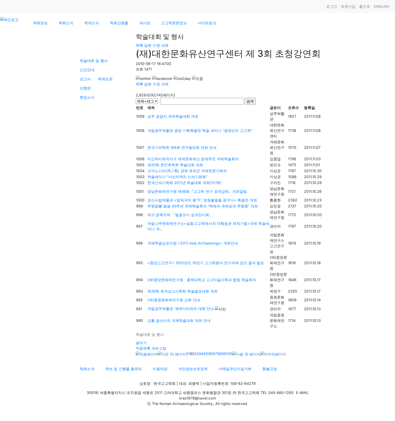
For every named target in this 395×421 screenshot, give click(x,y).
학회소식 (66, 23)
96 (210, 353)
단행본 (85, 88)
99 (224, 353)
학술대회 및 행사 (94, 60)
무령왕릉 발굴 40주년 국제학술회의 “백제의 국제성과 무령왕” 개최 (202, 206)
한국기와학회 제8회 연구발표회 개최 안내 (181, 147)
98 (219, 353)
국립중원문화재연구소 (277, 320)
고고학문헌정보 (174, 23)
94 (201, 353)
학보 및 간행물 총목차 (123, 369)
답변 (148, 45)
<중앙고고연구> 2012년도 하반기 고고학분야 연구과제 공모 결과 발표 (205, 263)
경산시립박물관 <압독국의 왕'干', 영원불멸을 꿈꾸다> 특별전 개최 (202, 200)
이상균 (275, 170)
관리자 (275, 226)
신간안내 (87, 70)
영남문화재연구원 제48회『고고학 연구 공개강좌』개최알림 (197, 191)
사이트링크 (207, 23)
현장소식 (87, 97)
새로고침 (159, 348)
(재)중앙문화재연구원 (278, 263)
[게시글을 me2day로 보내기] (182, 78)
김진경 (275, 206)
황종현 (275, 200)
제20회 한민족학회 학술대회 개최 (175, 165)
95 (205, 353)
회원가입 (348, 6)
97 (215, 353)
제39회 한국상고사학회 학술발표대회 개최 (182, 291)
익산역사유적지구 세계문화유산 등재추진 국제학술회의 (193, 159)
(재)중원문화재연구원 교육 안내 (173, 300)
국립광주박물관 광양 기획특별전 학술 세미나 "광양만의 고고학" (199, 130)
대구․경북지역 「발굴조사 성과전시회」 (180, 214)
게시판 (144, 23)
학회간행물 (119, 23)
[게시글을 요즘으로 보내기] (197, 78)
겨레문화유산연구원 (277, 147)
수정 (156, 45)
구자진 (275, 182)
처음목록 (143, 348)
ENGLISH (382, 6)
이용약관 (160, 369)
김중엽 (275, 159)
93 (196, 353)
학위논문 (105, 79)
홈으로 (364, 6)
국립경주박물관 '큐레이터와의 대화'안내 (180, 308)
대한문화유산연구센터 (277, 130)
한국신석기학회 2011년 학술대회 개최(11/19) (184, 182)
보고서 (85, 79)
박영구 (275, 291)
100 (229, 353)
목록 (139, 45)
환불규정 (269, 369)
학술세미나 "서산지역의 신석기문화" (177, 176)
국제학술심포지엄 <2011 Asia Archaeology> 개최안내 (192, 243)
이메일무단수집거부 (235, 369)
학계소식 (91, 23)
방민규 (275, 165)
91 (188, 353)
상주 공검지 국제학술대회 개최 (172, 116)
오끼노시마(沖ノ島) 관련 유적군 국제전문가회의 (187, 170)
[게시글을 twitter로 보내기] (143, 78)
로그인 (331, 6)
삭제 (164, 45)
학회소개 (87, 369)
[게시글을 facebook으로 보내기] (162, 78)
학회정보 (40, 23)
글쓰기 (141, 342)
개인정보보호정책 (193, 369)
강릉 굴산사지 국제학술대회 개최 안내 (179, 320)
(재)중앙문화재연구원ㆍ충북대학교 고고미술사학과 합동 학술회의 (201, 279)
